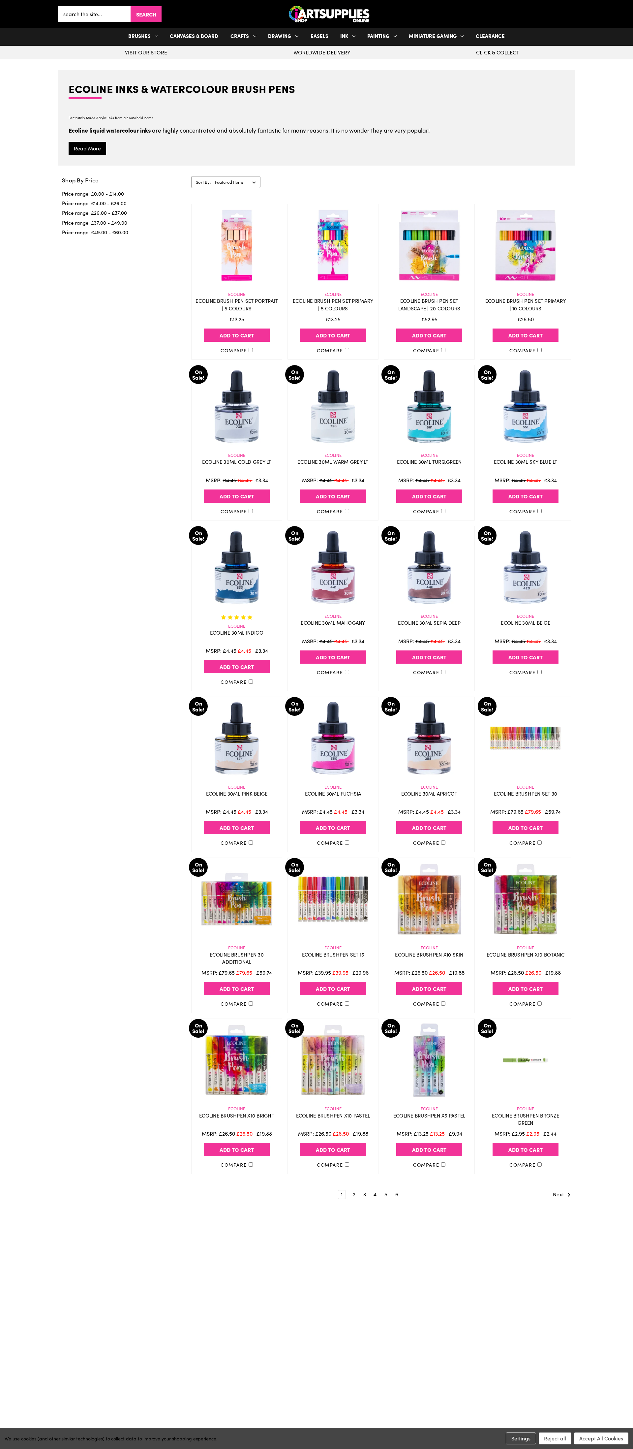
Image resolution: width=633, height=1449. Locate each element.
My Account (316, 1345)
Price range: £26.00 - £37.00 (94, 212)
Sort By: (203, 182)
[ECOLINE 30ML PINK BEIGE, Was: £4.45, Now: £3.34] (236, 738)
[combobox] (94, 14)
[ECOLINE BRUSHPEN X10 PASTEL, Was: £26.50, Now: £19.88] (333, 1060)
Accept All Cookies (601, 1438)
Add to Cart (237, 335)
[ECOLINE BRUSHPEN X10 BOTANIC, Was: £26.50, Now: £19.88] (525, 899)
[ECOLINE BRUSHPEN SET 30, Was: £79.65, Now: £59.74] (525, 738)
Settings (520, 1438)
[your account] (571, 14)
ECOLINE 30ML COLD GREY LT (236, 461)
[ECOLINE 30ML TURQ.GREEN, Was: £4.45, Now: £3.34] (429, 406)
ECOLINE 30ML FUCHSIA (333, 793)
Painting (378, 35)
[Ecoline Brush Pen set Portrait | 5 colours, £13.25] (236, 245)
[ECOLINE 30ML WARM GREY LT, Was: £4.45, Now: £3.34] (333, 406)
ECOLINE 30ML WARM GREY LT (332, 461)
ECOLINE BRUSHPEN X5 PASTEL (429, 1115)
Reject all (555, 1438)
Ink (344, 35)
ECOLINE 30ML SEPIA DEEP (429, 622)
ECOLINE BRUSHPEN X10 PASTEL (333, 1115)
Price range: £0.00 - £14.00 (93, 193)
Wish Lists (316, 1367)
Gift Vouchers (170, 1345)
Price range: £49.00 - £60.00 (95, 232)
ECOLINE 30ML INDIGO (236, 632)
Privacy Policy (463, 1356)
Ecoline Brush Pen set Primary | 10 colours (525, 305)
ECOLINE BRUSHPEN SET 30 (526, 793)
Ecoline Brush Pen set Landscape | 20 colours (429, 305)
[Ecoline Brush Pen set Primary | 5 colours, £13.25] (333, 245)
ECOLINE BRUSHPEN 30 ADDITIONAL (237, 958)
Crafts (239, 35)
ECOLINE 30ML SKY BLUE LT (526, 461)
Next (559, 1194)
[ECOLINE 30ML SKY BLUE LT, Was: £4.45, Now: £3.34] (525, 406)
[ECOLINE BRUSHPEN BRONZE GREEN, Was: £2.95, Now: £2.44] (525, 1060)
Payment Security (170, 1377)
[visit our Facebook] (314, 1313)
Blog (170, 1398)
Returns (170, 1367)
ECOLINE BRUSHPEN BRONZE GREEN (525, 1119)
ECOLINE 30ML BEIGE (525, 622)
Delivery (169, 1356)
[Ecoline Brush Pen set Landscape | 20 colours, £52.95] (429, 245)
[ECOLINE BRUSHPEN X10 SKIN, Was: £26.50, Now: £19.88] (429, 899)
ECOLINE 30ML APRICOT (429, 793)
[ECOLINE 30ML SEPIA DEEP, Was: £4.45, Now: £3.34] (429, 567)
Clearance (490, 35)
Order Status (316, 1356)
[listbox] (237, 182)
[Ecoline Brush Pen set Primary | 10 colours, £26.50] (525, 245)
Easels (319, 35)
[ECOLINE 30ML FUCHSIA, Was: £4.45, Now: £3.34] (333, 738)
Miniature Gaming (433, 35)
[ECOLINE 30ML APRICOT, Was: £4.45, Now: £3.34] (429, 738)
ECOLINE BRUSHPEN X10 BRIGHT (236, 1115)
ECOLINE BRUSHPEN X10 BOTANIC (526, 954)
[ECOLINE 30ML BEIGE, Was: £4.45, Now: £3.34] (525, 567)
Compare (235, 350)
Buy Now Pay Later (169, 1388)
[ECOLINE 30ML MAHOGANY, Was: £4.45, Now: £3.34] (333, 567)
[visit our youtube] (318, 1313)
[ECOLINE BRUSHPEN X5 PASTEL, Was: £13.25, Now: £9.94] (429, 1060)
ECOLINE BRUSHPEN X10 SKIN (429, 954)
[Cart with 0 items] (573, 14)
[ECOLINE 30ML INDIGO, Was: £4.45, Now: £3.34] (236, 567)
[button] (573, 14)
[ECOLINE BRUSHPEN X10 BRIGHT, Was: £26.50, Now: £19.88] (236, 1060)
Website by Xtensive (338, 1424)
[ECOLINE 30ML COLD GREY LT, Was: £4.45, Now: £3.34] (236, 406)
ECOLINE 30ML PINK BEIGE (237, 793)
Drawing (279, 35)
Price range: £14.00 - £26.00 (94, 203)
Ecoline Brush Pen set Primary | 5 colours (333, 305)
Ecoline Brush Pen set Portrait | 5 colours (237, 305)
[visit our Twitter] (316, 1313)
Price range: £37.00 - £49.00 (94, 222)
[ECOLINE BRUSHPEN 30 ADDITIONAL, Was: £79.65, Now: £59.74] (236, 899)
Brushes (139, 35)
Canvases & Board (194, 35)
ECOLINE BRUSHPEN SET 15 (333, 954)
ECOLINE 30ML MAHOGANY (333, 622)
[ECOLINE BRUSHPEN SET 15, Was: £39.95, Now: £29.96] (333, 899)
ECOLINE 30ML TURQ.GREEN (429, 461)
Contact (463, 1345)
